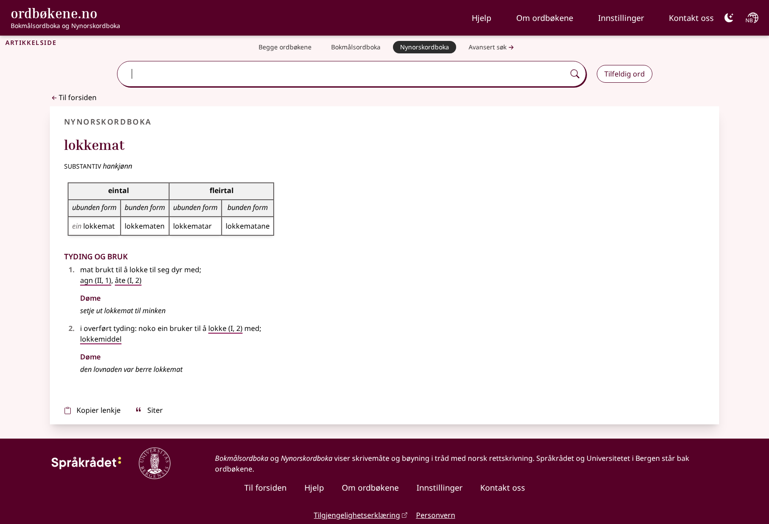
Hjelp (481, 17)
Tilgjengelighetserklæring (357, 515)
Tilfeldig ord (624, 74)
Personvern (435, 515)
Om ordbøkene (544, 17)
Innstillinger (621, 17)
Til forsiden (78, 97)
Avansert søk (487, 47)
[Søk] (575, 74)
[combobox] (342, 73)
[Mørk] (728, 17)
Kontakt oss (691, 17)
